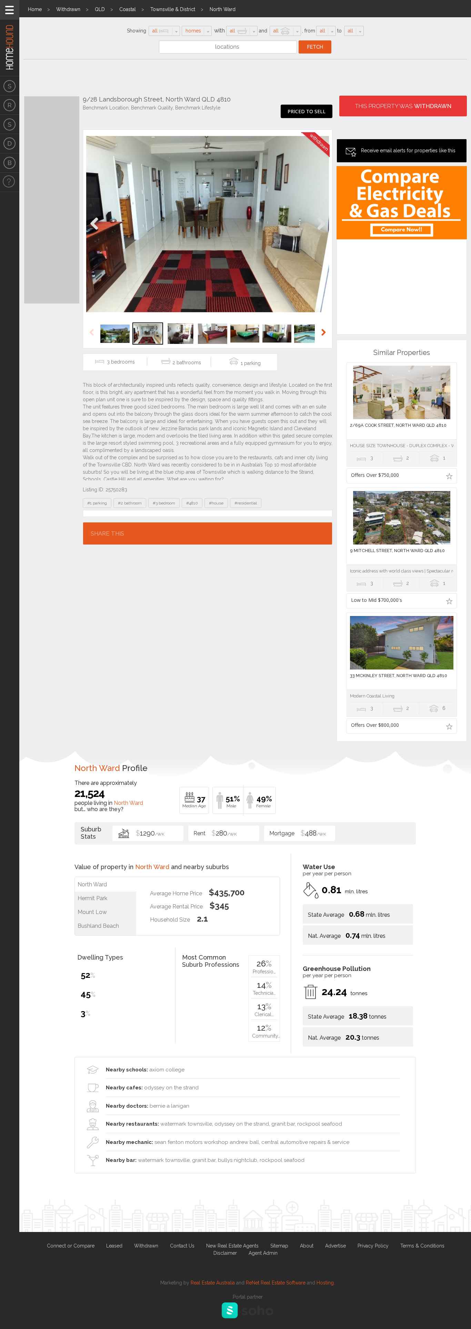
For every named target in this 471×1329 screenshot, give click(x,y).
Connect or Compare (70, 1246)
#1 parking (97, 503)
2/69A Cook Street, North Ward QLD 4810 (398, 425)
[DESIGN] (9, 143)
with (219, 30)
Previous (92, 338)
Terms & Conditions (422, 1246)
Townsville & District (172, 9)
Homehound (9, 38)
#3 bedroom (164, 503)
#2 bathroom (130, 503)
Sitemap (279, 1246)
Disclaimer (225, 1253)
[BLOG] (9, 163)
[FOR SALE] (9, 85)
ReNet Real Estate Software (275, 1282)
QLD (100, 9)
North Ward (223, 9)
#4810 (192, 503)
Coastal (127, 9)
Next (325, 338)
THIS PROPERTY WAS (403, 106)
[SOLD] (9, 124)
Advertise (335, 1246)
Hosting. (326, 1282)
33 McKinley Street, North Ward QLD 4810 (398, 675)
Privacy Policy (373, 1246)
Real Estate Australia (213, 1282)
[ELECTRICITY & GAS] (9, 182)
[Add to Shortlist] (449, 476)
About (306, 1246)
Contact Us (182, 1246)
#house (216, 503)
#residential (245, 503)
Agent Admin (263, 1253)
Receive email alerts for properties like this (408, 150)
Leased (114, 1246)
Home (35, 9)
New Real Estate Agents (232, 1246)
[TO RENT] (9, 105)
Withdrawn (68, 9)
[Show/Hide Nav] (9, 10)
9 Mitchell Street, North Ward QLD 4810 (397, 550)
